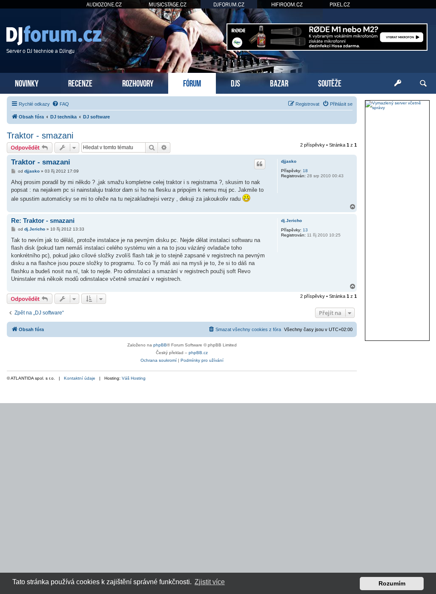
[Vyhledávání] (423, 83)
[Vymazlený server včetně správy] (397, 105)
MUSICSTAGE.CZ (167, 4)
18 (305, 170)
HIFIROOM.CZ (287, 4)
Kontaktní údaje (79, 378)
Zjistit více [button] (210, 581)
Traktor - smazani (40, 135)
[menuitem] (60, 104)
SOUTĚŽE (329, 82)
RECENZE (80, 82)
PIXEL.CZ (340, 4)
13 (305, 230)
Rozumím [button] (392, 583)
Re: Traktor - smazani (43, 220)
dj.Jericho (291, 220)
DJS (235, 82)
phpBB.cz (198, 352)
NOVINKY (26, 82)
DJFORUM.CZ (228, 4)
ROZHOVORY (137, 82)
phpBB (160, 345)
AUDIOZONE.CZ (104, 4)
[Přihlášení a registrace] (397, 83)
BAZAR (279, 82)
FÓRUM (192, 82)
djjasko (288, 161)
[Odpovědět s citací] (259, 164)
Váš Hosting (134, 378)
